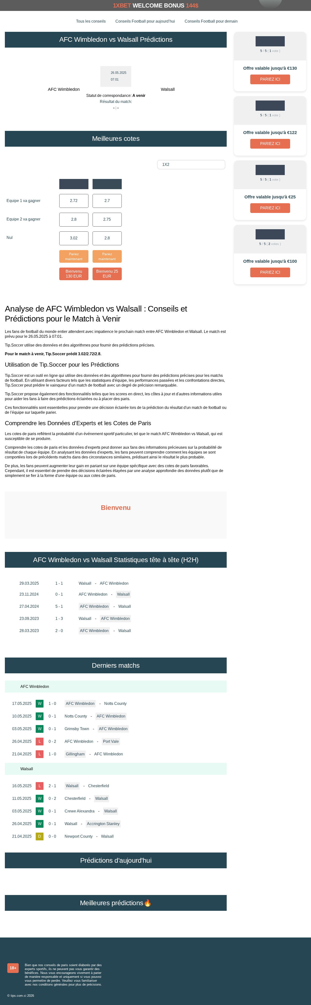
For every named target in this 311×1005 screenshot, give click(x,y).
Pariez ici (270, 79)
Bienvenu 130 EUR (74, 273)
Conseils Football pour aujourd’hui (145, 21)
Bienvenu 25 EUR (107, 273)
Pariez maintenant (73, 256)
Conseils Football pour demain (211, 21)
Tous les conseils (91, 21)
